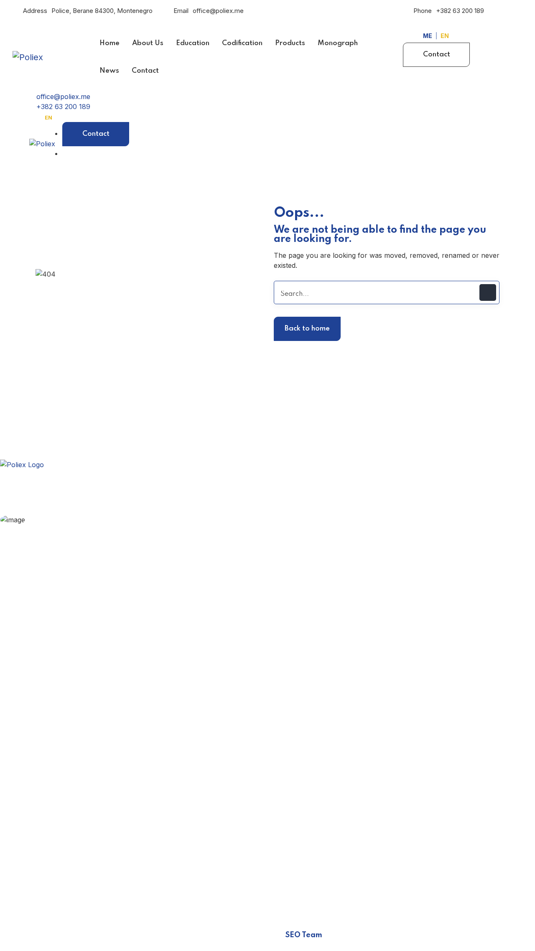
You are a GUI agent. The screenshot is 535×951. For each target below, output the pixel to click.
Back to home (307, 328)
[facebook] (8, 887)
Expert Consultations (80, 532)
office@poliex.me (218, 11)
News (31, 683)
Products (36, 635)
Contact (436, 54)
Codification (40, 618)
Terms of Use (44, 765)
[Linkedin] (50, 887)
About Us (37, 586)
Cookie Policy (43, 749)
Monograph (41, 651)
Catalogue (38, 667)
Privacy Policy (44, 732)
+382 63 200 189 (460, 11)
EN (445, 36)
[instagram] (29, 887)
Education (38, 602)
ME (427, 36)
